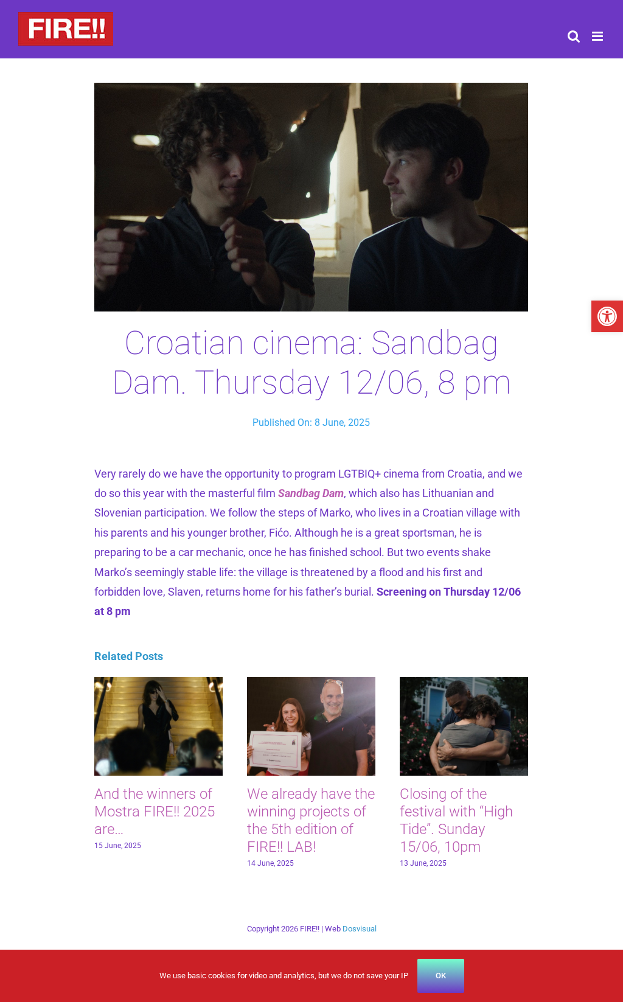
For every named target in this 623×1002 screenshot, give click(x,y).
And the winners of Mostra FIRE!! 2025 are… (154, 811)
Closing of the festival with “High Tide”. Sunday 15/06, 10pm (456, 820)
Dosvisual (360, 928)
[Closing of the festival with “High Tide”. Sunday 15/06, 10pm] (464, 683)
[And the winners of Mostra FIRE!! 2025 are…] (158, 683)
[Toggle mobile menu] (598, 36)
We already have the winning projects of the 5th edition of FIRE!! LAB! (311, 820)
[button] (607, 316)
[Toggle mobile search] (574, 36)
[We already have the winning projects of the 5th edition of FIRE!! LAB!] (311, 683)
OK (441, 975)
